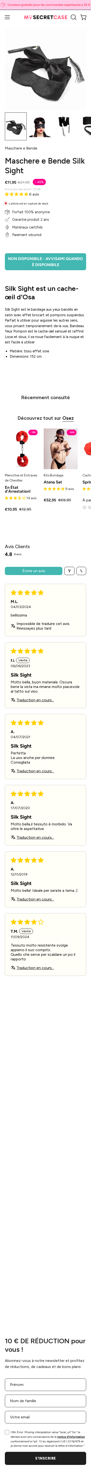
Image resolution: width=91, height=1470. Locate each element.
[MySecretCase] (45, 17)
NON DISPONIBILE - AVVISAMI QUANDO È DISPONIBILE (45, 261)
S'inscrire (45, 1458)
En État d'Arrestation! (18, 489)
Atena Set (53, 482)
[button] (73, 17)
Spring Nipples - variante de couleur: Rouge (84, 507)
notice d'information (71, 1436)
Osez (68, 418)
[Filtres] (69, 571)
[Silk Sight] (16, 126)
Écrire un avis (33, 571)
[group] (45, 5)
